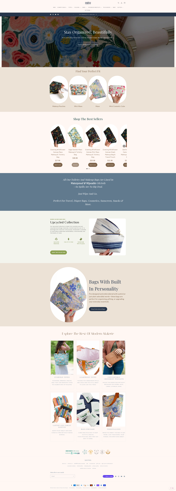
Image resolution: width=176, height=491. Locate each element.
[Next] (124, 146)
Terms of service (86, 487)
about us (64, 463)
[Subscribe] (73, 476)
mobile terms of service (85, 468)
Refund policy (72, 487)
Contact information (102, 487)
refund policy (80, 465)
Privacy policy (79, 487)
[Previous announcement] (73, 14)
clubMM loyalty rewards (79, 463)
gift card (98, 463)
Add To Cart (58, 165)
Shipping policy (94, 487)
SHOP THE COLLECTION (58, 252)
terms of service (104, 465)
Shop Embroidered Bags (98, 309)
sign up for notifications (107, 463)
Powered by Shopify (64, 487)
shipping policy (87, 465)
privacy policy (96, 465)
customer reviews (71, 465)
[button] (62, 7)
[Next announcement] (102, 14)
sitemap (94, 468)
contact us (70, 463)
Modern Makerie (56, 487)
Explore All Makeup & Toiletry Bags (88, 44)
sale (87, 463)
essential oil (92, 463)
